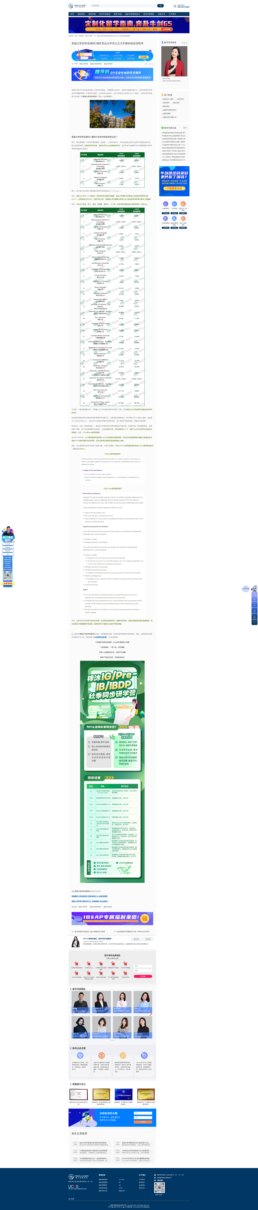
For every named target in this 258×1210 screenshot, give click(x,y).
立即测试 (165, 213)
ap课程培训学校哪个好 (169, 117)
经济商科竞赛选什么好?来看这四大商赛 (88, 931)
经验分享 (122, 1191)
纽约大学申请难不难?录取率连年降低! (93, 1143)
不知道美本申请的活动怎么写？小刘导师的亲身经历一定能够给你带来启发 (185, 145)
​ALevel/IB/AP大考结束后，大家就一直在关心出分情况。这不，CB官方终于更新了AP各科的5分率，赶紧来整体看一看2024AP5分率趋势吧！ (137, 1160)
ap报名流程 (176, 102)
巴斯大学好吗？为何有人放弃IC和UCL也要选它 (177, 151)
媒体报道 (142, 1185)
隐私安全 (147, 1207)
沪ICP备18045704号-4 (115, 1207)
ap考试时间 (180, 99)
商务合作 (142, 1188)
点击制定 (174, 228)
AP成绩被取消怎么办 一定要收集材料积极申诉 (94, 1158)
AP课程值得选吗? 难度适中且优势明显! (94, 1151)
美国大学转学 (108, 64)
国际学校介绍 (103, 1191)
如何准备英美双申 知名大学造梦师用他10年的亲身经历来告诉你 (182, 154)
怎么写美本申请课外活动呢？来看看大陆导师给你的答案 (180, 142)
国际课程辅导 (103, 1179)
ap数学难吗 (165, 106)
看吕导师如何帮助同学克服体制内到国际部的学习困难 (179, 148)
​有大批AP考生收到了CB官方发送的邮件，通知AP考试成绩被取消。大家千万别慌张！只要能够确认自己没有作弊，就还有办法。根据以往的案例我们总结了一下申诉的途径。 (94, 1160)
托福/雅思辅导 (103, 1182)
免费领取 (183, 228)
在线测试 (165, 228)
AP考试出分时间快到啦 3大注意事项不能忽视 (137, 1151)
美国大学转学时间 (96, 64)
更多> (185, 128)
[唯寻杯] (174, 181)
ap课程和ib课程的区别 (169, 110)
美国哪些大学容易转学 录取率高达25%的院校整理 (89, 896)
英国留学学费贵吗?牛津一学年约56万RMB (131, 931)
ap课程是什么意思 (168, 99)
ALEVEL (122, 1179)
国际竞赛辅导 (103, 1185)
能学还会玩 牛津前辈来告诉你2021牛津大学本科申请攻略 (180, 160)
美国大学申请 (83, 64)
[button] (110, 1040)
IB (119, 1182)
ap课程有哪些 (166, 113)
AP (95, 36)
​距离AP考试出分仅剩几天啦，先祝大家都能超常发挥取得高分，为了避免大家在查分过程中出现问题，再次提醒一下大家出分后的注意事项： (137, 1153)
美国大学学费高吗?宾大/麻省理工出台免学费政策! (137, 1143)
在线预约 (174, 213)
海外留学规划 (103, 1188)
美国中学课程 (89, 36)
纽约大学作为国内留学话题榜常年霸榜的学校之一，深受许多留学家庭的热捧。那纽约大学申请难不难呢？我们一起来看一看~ (94, 1145)
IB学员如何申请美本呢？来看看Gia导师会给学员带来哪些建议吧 (182, 139)
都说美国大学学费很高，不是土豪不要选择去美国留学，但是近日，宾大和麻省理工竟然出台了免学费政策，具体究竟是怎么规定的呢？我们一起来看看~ (137, 1145)
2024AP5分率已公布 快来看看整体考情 (135, 1158)
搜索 (160, 6)
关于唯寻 (142, 1179)
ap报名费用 (165, 102)
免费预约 (183, 213)
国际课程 (81, 36)
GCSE (121, 1188)
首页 (76, 36)
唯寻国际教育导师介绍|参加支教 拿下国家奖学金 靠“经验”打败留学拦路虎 (185, 133)
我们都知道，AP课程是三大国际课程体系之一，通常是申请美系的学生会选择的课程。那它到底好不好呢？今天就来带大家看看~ (94, 1153)
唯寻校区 (142, 1182)
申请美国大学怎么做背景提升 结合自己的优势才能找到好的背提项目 (183, 136)
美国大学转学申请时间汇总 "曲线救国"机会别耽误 (90, 901)
